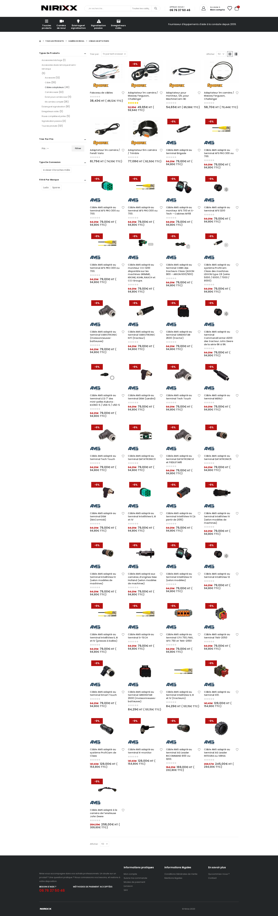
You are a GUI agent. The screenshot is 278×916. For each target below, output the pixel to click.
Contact (212, 878)
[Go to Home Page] (40, 41)
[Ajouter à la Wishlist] (123, 92)
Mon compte (130, 874)
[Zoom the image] (52, 867)
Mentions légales (173, 878)
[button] (230, 54)
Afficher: (210, 54)
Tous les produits (46, 27)
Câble (48, 82)
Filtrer (78, 148)
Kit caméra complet (54, 101)
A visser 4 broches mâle (56, 170)
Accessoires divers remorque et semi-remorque (59, 67)
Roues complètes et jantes (54, 116)
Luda (45, 187)
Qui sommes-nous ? (219, 874)
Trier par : (95, 54)
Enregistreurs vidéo (118, 27)
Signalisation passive (98, 27)
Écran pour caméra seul (56, 97)
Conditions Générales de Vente (180, 874)
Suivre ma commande (135, 878)
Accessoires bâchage (52, 60)
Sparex (56, 187)
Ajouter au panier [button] (119, 65)
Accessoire (50, 77)
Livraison (128, 886)
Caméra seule (51, 92)
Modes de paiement (134, 882)
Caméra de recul (61, 27)
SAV (126, 890)
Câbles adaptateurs (54, 87)
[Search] (155, 8)
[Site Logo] (59, 8)
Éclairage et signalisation (78, 27)
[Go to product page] (107, 74)
